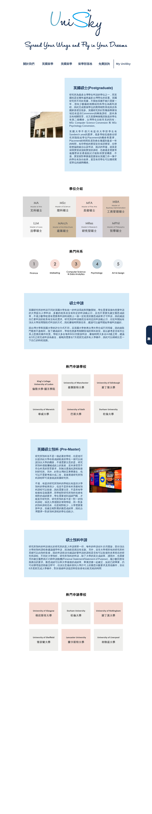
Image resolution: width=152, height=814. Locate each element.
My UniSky (123, 63)
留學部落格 (85, 63)
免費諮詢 (104, 63)
